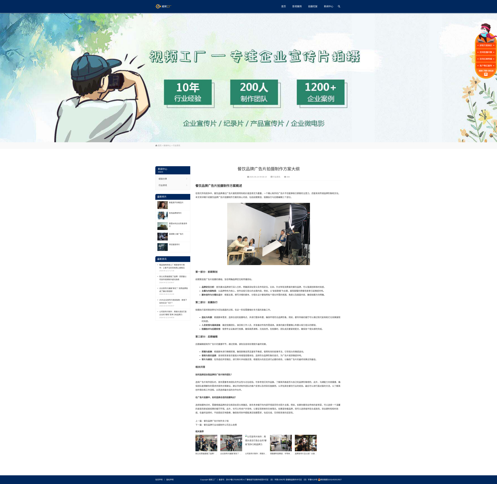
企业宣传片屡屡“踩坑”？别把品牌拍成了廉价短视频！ (173, 289)
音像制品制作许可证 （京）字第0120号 (301, 480)
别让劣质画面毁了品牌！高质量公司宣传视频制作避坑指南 (173, 277)
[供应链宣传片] (162, 247)
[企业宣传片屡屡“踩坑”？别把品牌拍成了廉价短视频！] (231, 443)
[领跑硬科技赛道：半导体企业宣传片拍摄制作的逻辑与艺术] (281, 443)
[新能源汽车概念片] (162, 205)
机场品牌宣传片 (175, 213)
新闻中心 (328, 6)
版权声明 (170, 480)
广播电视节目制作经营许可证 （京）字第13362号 (265, 480)
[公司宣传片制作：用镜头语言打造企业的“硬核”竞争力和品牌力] (256, 443)
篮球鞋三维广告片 (176, 234)
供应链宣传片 (174, 244)
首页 (283, 6)
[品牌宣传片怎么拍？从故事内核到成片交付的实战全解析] (306, 443)
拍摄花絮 (312, 6)
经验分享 (163, 179)
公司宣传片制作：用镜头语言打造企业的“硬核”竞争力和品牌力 (173, 313)
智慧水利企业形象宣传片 (178, 224)
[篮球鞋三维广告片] (162, 236)
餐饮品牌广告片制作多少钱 (216, 421)
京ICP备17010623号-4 (235, 480)
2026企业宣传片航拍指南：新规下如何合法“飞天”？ (173, 301)
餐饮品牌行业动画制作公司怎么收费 (220, 425)
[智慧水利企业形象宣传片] (162, 226)
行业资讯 (176, 145)
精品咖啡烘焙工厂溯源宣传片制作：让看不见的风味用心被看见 (172, 266)
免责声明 (159, 480)
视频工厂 (167, 6)
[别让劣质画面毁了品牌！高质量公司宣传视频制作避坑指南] (206, 443)
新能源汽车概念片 (176, 202)
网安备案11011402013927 (331, 480)
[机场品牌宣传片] (162, 215)
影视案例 (297, 6)
